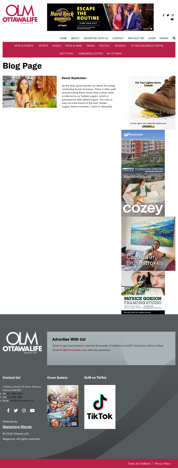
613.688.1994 (14, 397)
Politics (104, 45)
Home (63, 38)
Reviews (120, 45)
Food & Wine (74, 45)
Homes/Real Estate (90, 53)
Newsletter (136, 38)
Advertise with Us (96, 38)
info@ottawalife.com (73, 350)
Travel (90, 45)
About (75, 38)
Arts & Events (23, 45)
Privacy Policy (163, 463)
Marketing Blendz (17, 426)
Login (151, 38)
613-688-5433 (14, 393)
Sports (43, 45)
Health (56, 45)
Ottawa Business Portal (147, 45)
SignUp (164, 38)
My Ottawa (114, 53)
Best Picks (66, 53)
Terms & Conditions (139, 463)
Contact (118, 38)
